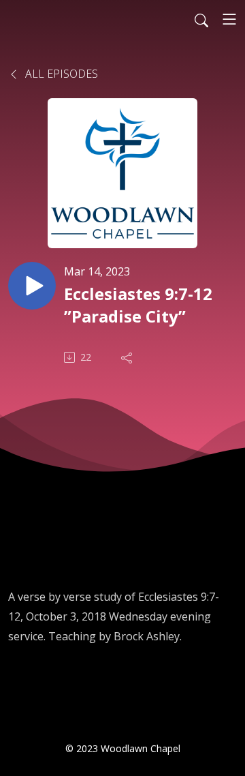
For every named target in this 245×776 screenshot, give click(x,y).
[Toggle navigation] (229, 19)
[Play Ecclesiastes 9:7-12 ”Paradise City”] (32, 286)
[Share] (128, 357)
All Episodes (60, 73)
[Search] (201, 19)
